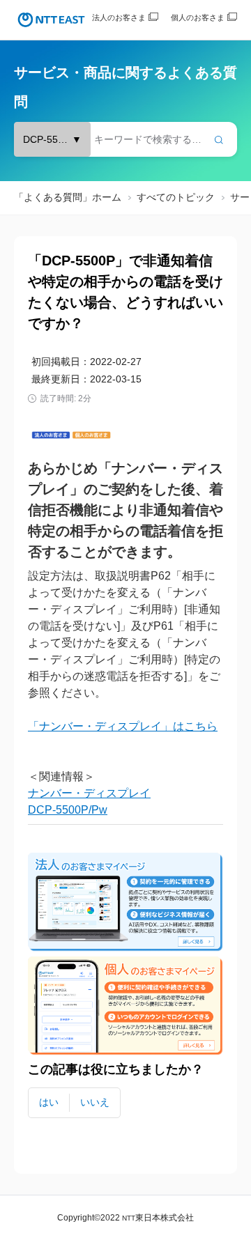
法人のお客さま (119, 17)
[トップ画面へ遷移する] (51, 20)
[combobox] (125, 139)
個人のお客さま (198, 17)
